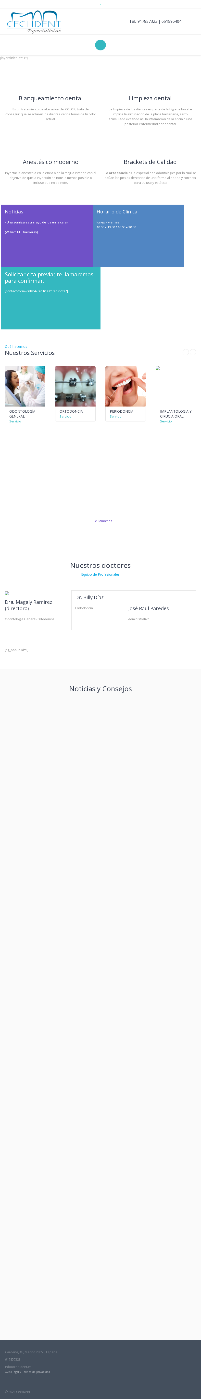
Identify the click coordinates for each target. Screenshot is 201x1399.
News (17, 844)
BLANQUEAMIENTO (31, 830)
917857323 (147, 21)
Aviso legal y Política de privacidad (27, 1372)
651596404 (171, 21)
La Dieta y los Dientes (32, 1149)
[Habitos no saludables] (100, 938)
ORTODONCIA (21, 411)
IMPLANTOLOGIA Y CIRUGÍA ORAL (126, 414)
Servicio (16, 416)
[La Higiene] (100, 1236)
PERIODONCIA (72, 411)
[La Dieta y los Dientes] (100, 1087)
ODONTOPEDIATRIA (177, 411)
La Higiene (22, 1298)
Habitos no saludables (33, 1000)
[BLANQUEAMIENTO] (100, 768)
